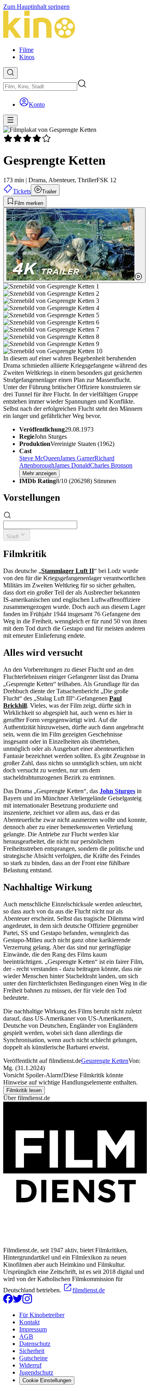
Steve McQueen (39, 458)
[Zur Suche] (10, 73)
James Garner (77, 458)
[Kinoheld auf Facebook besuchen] (8, 1301)
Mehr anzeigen (39, 473)
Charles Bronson (111, 465)
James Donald (72, 465)
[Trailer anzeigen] (74, 245)
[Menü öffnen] (10, 120)
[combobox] (40, 86)
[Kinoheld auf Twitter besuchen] (17, 1301)
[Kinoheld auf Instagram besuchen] (27, 1301)
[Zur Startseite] (75, 25)
